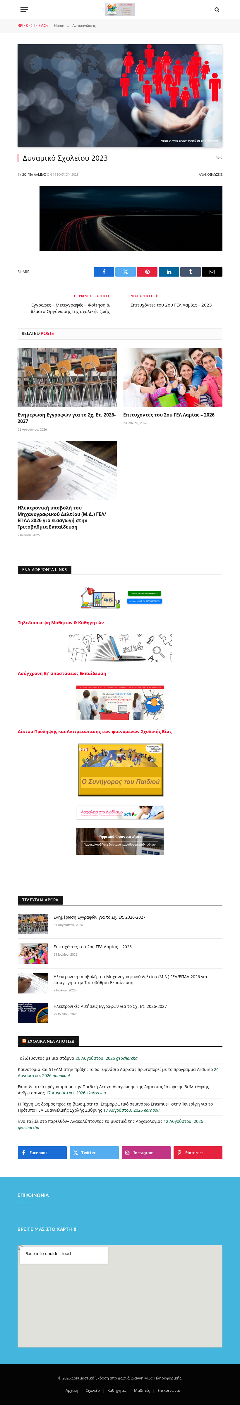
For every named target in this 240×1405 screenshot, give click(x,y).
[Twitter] (23, 221)
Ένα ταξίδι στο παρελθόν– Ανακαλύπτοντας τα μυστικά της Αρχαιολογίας (90, 1121)
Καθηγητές (116, 1390)
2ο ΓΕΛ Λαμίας (34, 174)
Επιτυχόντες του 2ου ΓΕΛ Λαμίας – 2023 (171, 305)
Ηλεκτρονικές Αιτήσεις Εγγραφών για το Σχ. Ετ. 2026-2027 (110, 1006)
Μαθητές (142, 1390)
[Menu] (24, 9)
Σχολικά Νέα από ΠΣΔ (51, 1042)
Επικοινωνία (168, 1390)
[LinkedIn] (23, 236)
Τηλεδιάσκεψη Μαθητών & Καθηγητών (61, 622)
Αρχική (72, 1390)
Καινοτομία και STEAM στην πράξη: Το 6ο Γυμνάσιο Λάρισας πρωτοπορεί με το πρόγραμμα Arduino (115, 1069)
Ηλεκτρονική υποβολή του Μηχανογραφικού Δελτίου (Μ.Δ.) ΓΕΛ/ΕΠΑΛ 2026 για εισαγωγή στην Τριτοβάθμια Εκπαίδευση (62, 517)
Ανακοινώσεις (210, 174)
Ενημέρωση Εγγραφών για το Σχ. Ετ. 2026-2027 (67, 418)
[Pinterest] (23, 251)
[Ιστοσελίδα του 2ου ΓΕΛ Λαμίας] (120, 9)
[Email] (23, 266)
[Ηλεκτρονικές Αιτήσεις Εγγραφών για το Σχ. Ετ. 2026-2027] (33, 1013)
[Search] (216, 9)
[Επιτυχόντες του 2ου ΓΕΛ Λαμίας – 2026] (172, 377)
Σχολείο (93, 1390)
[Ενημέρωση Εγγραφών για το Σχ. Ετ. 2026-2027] (67, 377)
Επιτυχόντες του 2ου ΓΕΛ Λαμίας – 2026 (169, 415)
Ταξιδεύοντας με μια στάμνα (46, 1058)
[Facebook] (23, 206)
